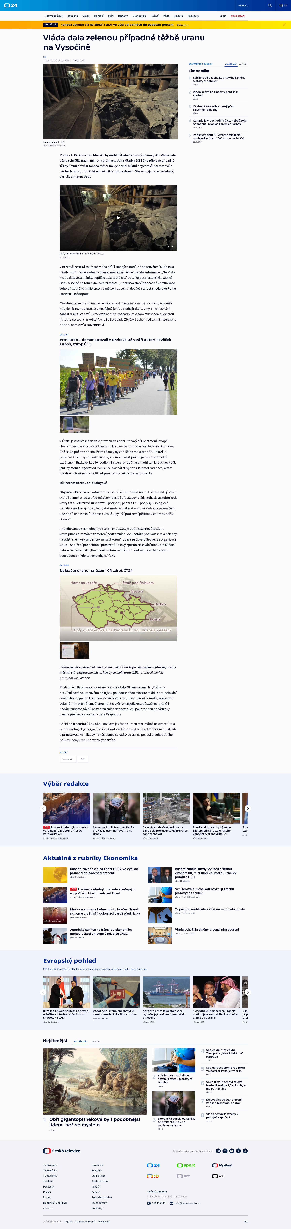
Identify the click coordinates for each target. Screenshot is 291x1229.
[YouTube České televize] (231, 1151)
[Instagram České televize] (218, 1151)
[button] (118, 218)
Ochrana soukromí (85, 1221)
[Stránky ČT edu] (218, 1176)
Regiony (123, 15)
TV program (50, 1165)
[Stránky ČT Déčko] (153, 1176)
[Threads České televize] (245, 1151)
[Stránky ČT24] (153, 1165)
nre (44, 56)
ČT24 (83, 759)
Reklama (97, 1170)
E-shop (47, 1197)
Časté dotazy (99, 1202)
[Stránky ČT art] (183, 1176)
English (68, 1221)
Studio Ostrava (100, 1181)
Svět (111, 15)
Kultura (178, 15)
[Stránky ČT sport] (186, 1165)
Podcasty (193, 15)
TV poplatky (50, 1175)
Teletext (48, 1181)
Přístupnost (104, 1221)
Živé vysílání (50, 1170)
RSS (246, 1221)
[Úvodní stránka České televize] (62, 1151)
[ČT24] (10, 5)
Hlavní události (54, 15)
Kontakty (97, 1208)
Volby (86, 15)
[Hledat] (270, 5)
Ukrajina (73, 15)
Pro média (97, 1165)
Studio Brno (98, 1175)
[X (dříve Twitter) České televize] (238, 1151)
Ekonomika (139, 15)
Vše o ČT (48, 1208)
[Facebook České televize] (225, 1151)
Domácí (98, 15)
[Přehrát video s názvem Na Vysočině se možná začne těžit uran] (118, 218)
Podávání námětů (102, 1197)
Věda (166, 15)
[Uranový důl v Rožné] (110, 101)
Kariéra (96, 1192)
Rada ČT (96, 1186)
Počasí (155, 15)
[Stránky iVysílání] (222, 1165)
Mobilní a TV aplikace (55, 1202)
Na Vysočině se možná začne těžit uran (80, 253)
